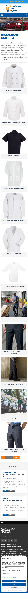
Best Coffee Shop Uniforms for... (13, 501)
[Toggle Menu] (2, 15)
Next (16, 457)
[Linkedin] (15, 540)
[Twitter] (2, 540)
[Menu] (2, 522)
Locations (4, 1)
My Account (11, 1)
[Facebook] (9, 540)
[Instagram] (5, 540)
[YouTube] (12, 540)
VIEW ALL (11, 490)
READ (5, 490)
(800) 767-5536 (23, 1)
